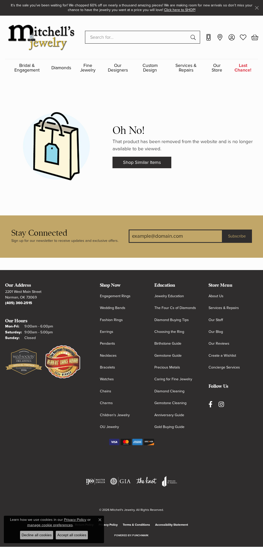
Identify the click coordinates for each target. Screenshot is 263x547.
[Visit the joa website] (169, 481)
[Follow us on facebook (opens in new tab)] (210, 404)
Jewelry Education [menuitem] (169, 296)
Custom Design (150, 68)
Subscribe (237, 236)
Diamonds (61, 68)
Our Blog (216, 332)
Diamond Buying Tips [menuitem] (171, 320)
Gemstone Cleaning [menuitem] (170, 403)
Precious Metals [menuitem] (167, 367)
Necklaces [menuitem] (108, 355)
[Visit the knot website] (146, 481)
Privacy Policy (108, 524)
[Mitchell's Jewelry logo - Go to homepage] (41, 37)
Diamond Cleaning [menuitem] (169, 391)
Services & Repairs (185, 68)
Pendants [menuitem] (107, 343)
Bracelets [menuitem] (107, 367)
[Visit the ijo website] (95, 481)
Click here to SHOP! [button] (179, 10)
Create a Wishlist (222, 355)
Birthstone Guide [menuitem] (167, 343)
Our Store (217, 68)
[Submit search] (194, 37)
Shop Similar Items (142, 162)
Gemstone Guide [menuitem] (168, 355)
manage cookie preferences (50, 525)
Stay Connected (39, 233)
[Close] (256, 8)
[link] (208, 37)
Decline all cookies (37, 535)
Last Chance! (242, 68)
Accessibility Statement (171, 524)
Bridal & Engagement (27, 68)
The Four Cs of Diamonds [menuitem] (175, 308)
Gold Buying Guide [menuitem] (169, 427)
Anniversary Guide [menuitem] (169, 415)
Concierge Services (224, 367)
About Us (216, 296)
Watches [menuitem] (107, 379)
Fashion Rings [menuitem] (111, 320)
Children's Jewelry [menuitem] (115, 415)
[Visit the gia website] (120, 481)
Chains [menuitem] (105, 391)
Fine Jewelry (88, 68)
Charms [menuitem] (106, 403)
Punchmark (140, 535)
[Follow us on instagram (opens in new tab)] (221, 404)
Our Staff (216, 320)
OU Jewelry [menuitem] (109, 427)
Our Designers (118, 68)
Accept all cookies (71, 535)
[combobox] (136, 37)
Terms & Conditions (136, 524)
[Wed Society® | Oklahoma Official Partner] (23, 362)
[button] (231, 37)
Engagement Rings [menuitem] (115, 296)
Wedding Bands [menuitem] (112, 308)
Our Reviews (219, 343)
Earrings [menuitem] (106, 332)
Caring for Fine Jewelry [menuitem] (173, 379)
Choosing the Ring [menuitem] (169, 332)
